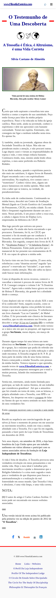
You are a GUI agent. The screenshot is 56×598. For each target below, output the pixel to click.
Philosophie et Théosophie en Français (28, 587)
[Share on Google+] (26, 537)
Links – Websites (32, 564)
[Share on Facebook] (13, 537)
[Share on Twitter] (18, 537)
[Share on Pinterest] (34, 537)
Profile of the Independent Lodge (28, 573)
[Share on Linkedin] (41, 537)
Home (18, 564)
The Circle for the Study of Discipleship (28, 582)
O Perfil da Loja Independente (28, 568)
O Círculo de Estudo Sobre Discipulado (28, 578)
